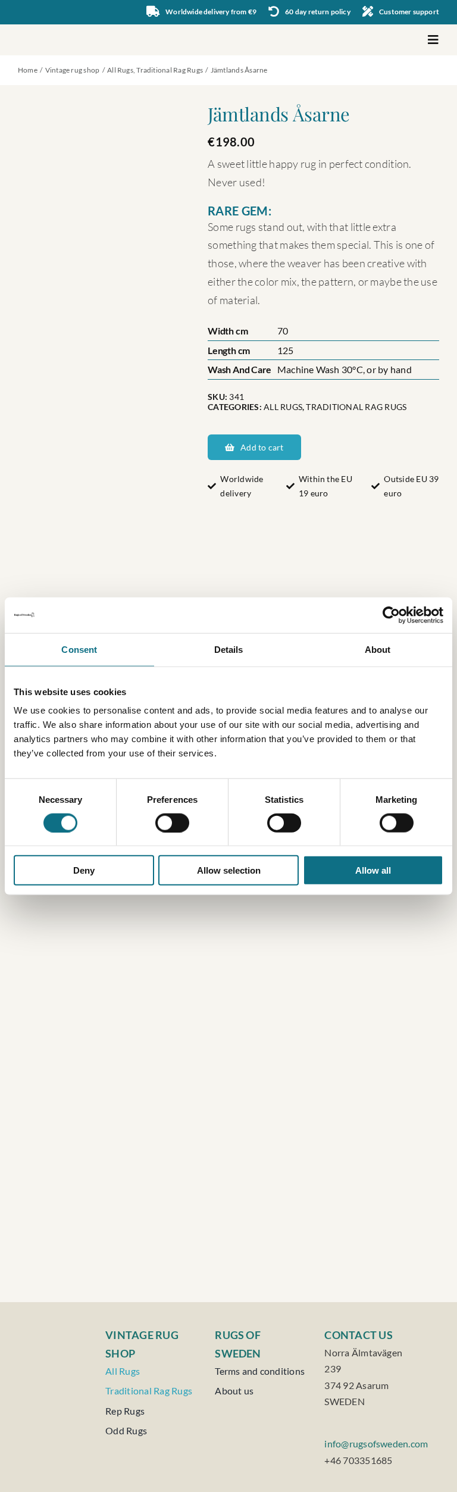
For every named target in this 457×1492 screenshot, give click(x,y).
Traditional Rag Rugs (356, 407)
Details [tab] (228, 649)
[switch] (172, 822)
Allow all (373, 870)
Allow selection (229, 870)
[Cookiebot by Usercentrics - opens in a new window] (391, 615)
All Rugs (283, 407)
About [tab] (378, 649)
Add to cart (261, 447)
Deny (84, 870)
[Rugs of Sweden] (64, 29)
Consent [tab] (79, 649)
